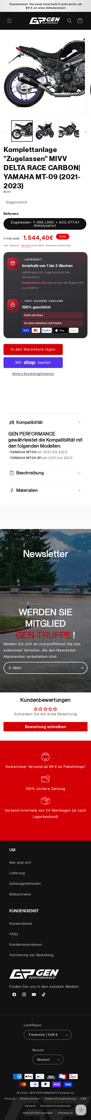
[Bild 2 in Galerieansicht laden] (45, 131)
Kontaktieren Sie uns (37, 282)
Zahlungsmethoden (25, 883)
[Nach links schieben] (5, 132)
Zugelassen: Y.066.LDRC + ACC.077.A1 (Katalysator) (45, 223)
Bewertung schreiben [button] (45, 726)
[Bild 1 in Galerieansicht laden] (21, 131)
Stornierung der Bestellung (31, 955)
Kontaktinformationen (56, 1105)
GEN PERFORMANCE (43, 1092)
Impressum (65, 1112)
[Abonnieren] (82, 667)
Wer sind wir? (20, 862)
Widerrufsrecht (30, 1098)
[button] (9, 21)
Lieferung (17, 873)
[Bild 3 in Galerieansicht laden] (68, 131)
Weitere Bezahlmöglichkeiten (33, 373)
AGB (83, 1098)
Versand (26, 245)
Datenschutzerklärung (60, 1098)
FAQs (13, 934)
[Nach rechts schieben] (86, 132)
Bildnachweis (20, 894)
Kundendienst (20, 923)
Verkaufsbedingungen (38, 1112)
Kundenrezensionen (25, 944)
